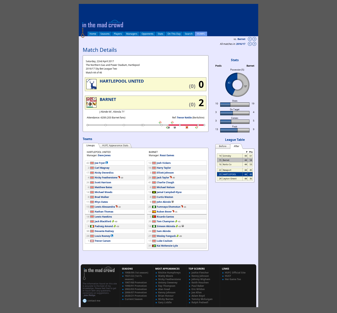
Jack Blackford (103, 221)
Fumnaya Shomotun (168, 206)
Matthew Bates (103, 187)
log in (83, 6)
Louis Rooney (102, 236)
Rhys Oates (101, 202)
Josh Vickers (164, 163)
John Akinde (164, 202)
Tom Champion (165, 221)
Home (93, 33)
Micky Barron (165, 299)
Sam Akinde (164, 231)
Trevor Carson (103, 240)
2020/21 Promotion (136, 295)
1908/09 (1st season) (136, 272)
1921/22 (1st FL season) (133, 277)
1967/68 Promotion (136, 282)
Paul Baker (198, 285)
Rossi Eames (167, 155)
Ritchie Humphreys (169, 272)
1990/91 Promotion (136, 285)
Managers (131, 33)
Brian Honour (166, 295)
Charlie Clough (165, 182)
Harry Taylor (164, 167)
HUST (228, 276)
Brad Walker (102, 197)
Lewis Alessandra (105, 206)
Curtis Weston (165, 197)
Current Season (134, 299)
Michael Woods (103, 192)
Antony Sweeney (167, 282)
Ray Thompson (166, 285)
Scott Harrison (103, 182)
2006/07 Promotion (136, 292)
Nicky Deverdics (104, 172)
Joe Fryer (100, 163)
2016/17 (241, 44)
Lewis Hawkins (103, 216)
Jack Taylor (163, 177)
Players (118, 33)
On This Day (174, 33)
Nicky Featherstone (106, 177)
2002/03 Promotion (136, 289)
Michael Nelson (166, 187)
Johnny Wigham (201, 279)
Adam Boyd (198, 295)
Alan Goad (164, 289)
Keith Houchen (200, 282)
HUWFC (201, 33)
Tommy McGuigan (202, 299)
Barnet (241, 39)
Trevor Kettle (184, 117)
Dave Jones (104, 155)
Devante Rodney (104, 231)
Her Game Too (233, 279)
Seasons (105, 33)
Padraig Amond (104, 226)
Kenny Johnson (167, 292)
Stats (160, 33)
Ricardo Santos (165, 216)
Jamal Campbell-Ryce (169, 192)
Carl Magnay (102, 167)
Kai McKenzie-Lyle (167, 245)
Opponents (147, 33)
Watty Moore (165, 276)
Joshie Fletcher (200, 272)
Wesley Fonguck (166, 236)
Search (188, 33)
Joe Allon (197, 292)
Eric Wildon (198, 289)
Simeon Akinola (166, 226)
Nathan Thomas (104, 211)
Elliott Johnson (165, 172)
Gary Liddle (165, 302)
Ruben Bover (164, 211)
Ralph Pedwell (200, 302)
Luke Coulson (164, 240)
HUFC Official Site (235, 272)
